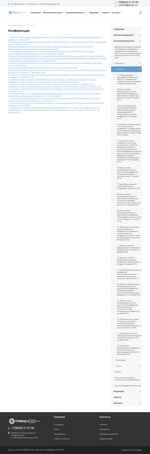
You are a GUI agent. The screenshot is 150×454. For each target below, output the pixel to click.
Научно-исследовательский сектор (128, 386)
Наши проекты (60, 434)
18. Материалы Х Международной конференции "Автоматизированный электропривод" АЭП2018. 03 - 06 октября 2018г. (128, 350)
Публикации (30, 25)
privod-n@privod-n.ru (128, 5)
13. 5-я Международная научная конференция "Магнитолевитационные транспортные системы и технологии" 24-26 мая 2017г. (129, 274)
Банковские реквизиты (109, 434)
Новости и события (61, 439)
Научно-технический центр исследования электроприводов (127, 379)
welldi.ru (139, 450)
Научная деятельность (75, 13)
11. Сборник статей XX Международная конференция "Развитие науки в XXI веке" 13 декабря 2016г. (51, 84)
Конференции (121, 69)
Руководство (105, 429)
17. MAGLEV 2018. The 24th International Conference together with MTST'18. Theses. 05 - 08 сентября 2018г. (53, 107)
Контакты (116, 13)
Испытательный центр (52, 13)
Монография (121, 360)
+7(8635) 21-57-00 (128, 2)
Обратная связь (106, 439)
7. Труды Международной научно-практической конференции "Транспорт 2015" (42, 68)
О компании (36, 13)
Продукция (93, 13)
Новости (105, 13)
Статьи (118, 366)
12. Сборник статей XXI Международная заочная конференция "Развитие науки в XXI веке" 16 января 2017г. (55, 86)
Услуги (56, 429)
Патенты (118, 372)
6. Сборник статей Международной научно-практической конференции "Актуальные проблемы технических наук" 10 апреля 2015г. (128, 173)
